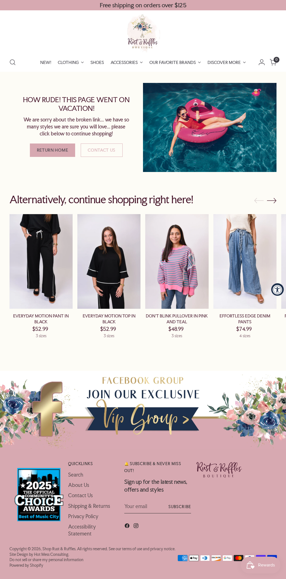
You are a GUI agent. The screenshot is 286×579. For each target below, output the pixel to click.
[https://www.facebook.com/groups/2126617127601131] (143, 410)
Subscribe (179, 506)
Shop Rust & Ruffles (58, 548)
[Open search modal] (12, 62)
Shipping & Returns (89, 506)
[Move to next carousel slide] (272, 200)
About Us (78, 485)
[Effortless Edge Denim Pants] (245, 261)
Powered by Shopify (26, 565)
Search (75, 475)
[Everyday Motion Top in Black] (108, 261)
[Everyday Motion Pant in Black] (41, 261)
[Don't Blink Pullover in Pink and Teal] (176, 261)
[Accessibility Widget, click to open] (277, 289)
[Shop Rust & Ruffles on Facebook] (127, 526)
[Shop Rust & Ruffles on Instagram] (136, 526)
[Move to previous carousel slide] (259, 200)
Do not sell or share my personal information (46, 559)
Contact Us (80, 495)
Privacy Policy (83, 516)
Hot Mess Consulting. (51, 554)
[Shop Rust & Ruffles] (143, 33)
